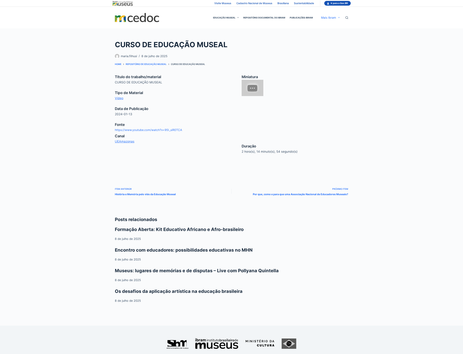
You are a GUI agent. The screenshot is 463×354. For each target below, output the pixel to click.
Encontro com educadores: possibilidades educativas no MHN (183, 250)
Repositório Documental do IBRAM (264, 17)
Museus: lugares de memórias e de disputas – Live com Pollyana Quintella (197, 270)
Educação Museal (224, 17)
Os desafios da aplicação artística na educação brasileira (179, 291)
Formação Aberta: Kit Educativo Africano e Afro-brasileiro (179, 229)
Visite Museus (222, 3)
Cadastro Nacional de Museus (254, 3)
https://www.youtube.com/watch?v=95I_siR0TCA (148, 130)
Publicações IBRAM (301, 17)
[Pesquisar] (346, 17)
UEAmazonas (124, 141)
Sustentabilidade (304, 3)
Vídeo (119, 98)
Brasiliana (283, 3)
